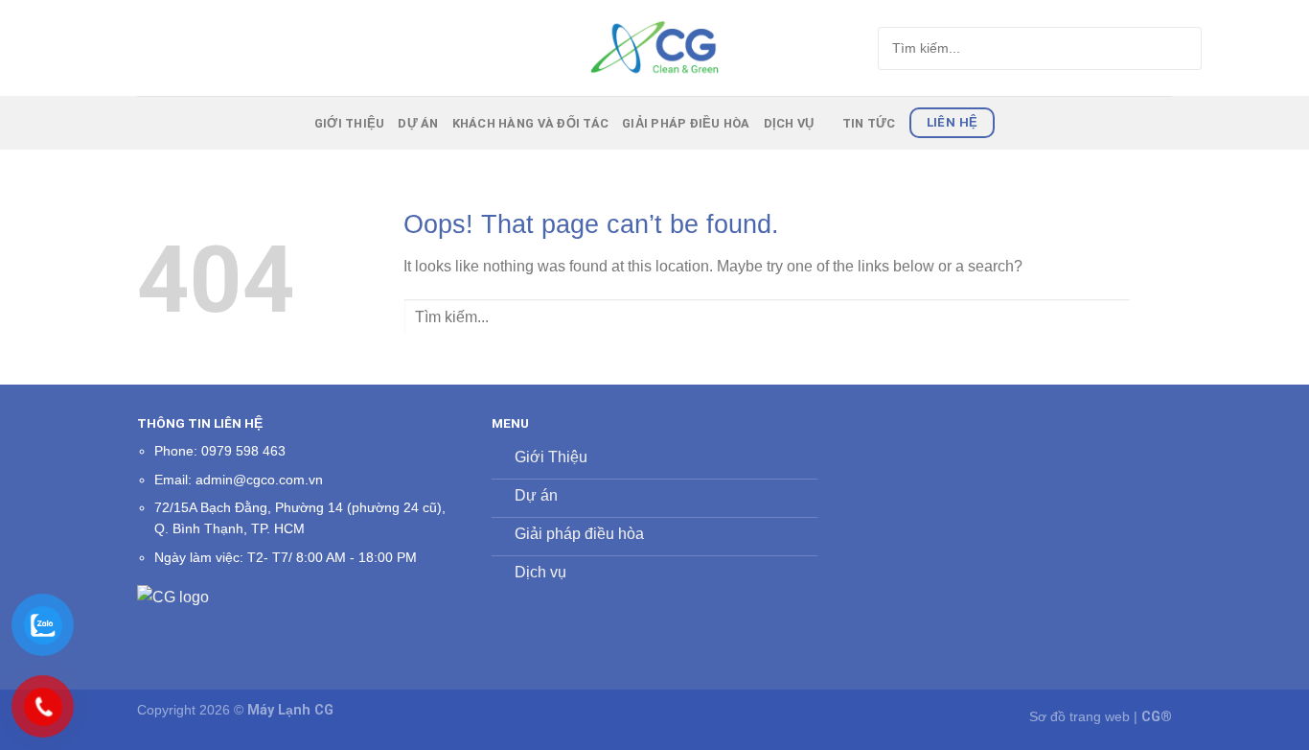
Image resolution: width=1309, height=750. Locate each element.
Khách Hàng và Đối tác (530, 123)
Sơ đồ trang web (1079, 716)
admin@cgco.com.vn (259, 480)
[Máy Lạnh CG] (654, 47)
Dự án (418, 123)
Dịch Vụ (789, 123)
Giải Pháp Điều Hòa (686, 123)
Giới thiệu (349, 123)
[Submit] (1150, 48)
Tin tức (869, 123)
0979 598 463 (243, 451)
